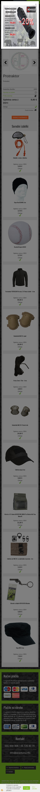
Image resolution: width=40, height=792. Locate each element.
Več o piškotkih (34, 788)
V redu (26, 788)
